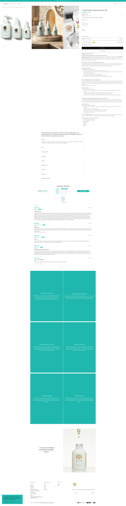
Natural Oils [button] (43, 169)
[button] (115, 3)
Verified (62, 202)
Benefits (91, 53)
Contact (31, 487)
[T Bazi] (75, 485)
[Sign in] (120, 3)
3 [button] (63, 267)
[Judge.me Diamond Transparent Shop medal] (63, 199)
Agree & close (12, 501)
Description (84, 53)
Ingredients (88, 53)
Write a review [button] (83, 191)
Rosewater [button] (43, 139)
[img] (36, 207)
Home (10, 3)
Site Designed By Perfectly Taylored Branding (47, 502)
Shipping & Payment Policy (34, 490)
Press (16, 3)
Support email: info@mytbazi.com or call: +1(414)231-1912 (36, 497)
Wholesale (32, 486)
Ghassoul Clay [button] (43, 174)
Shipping (83, 15)
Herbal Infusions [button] (44, 165)
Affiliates (19, 3)
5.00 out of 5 (45, 190)
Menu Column (46, 482)
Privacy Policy (32, 492)
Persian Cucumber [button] (44, 152)
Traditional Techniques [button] (45, 178)
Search (31, 495)
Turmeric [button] (43, 160)
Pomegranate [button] (43, 156)
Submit (93, 492)
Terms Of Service (33, 493)
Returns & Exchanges (34, 489)
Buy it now (102, 51)
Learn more (6, 501)
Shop (13, 3)
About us (31, 484)
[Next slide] (75, 27)
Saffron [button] (42, 147)
